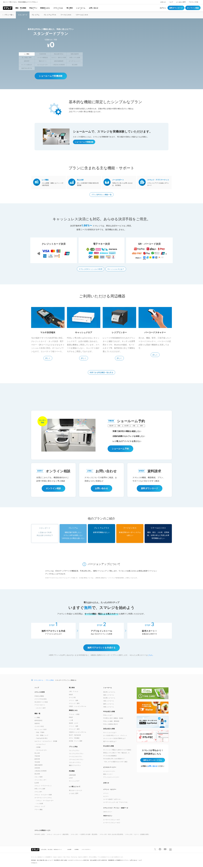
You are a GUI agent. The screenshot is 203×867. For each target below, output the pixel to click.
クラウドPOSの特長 (41, 699)
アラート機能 (39, 809)
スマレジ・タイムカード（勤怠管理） (58, 834)
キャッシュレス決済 (41, 729)
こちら (150, 655)
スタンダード (22, 15)
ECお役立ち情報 (108, 746)
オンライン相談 (193, 8)
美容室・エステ (73, 723)
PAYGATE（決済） (40, 834)
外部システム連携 (40, 788)
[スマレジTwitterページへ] (155, 849)
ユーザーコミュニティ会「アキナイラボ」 (115, 802)
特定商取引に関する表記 (60, 860)
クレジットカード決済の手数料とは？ (114, 738)
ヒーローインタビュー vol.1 (111, 819)
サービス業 (72, 697)
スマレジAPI (38, 792)
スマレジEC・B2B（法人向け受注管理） (112, 834)
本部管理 (37, 768)
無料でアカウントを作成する (101, 647)
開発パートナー (108, 774)
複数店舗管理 (39, 765)
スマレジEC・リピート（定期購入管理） (137, 834)
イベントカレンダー (41, 780)
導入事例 (72, 687)
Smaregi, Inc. (34, 862)
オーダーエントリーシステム (43, 797)
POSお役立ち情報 (109, 711)
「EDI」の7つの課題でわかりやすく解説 (115, 762)
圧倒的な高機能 (39, 696)
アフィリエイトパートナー (111, 777)
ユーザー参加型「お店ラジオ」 (112, 799)
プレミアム (35, 15)
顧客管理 (37, 759)
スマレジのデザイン (86, 849)
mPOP (71, 778)
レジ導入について (74, 786)
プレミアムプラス (50, 15)
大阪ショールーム (108, 701)
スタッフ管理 (39, 777)
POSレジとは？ (108, 715)
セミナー (106, 796)
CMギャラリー (107, 812)
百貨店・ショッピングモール (77, 706)
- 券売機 (37, 747)
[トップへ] (7, 8)
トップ (37, 687)
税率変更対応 (39, 720)
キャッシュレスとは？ (115, 269)
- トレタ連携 (39, 803)
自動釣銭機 (72, 775)
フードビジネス (66, 15)
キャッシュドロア (74, 781)
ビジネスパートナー (109, 767)
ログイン (163, 8)
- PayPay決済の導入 (41, 738)
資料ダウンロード (176, 8)
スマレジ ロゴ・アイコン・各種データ (115, 808)
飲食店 (71, 694)
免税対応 (37, 723)
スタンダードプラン (75, 762)
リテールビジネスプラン (76, 759)
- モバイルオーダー (41, 750)
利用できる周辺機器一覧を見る (101, 372)
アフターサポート (40, 705)
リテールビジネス (82, 15)
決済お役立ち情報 (109, 729)
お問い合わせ (93, 8)
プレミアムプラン (74, 750)
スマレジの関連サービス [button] (42, 830)
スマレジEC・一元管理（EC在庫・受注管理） (84, 834)
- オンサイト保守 (40, 708)
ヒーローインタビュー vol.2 (111, 822)
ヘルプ (171, 2)
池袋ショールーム (108, 695)
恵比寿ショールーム (109, 692)
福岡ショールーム (108, 704)
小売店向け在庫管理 (41, 771)
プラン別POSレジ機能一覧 (101, 195)
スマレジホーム (38, 680)
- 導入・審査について (41, 735)
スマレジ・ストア (40, 806)
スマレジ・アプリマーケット (43, 786)
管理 (37, 783)
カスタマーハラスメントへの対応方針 (78, 860)
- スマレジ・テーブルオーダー (44, 800)
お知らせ (163, 2)
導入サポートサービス (75, 790)
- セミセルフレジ (40, 744)
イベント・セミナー (109, 789)
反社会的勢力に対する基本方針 (98, 860)
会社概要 (69, 849)
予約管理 (37, 762)
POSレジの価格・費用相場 (111, 721)
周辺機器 (72, 771)
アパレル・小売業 (74, 714)
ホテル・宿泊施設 (74, 738)
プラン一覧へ (9, 15)
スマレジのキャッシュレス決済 (90, 269)
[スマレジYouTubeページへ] (165, 849)
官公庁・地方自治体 (75, 735)
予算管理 (37, 756)
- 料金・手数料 (39, 732)
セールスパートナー (109, 771)
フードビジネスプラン (75, 756)
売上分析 (37, 753)
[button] (118, 816)
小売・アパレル (73, 691)
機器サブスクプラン (75, 765)
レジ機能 (37, 717)
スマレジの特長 (40, 692)
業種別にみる (73, 710)
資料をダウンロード (152, 760)
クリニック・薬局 (74, 703)
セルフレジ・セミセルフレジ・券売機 (46, 741)
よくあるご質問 (180, 2)
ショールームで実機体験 (50, 76)
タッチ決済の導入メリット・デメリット (115, 735)
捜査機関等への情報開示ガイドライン (118, 860)
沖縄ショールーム (108, 707)
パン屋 (71, 720)
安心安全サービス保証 (41, 702)
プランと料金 (50, 680)
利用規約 (33, 860)
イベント (106, 793)
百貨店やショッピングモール (77, 732)
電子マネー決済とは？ (110, 741)
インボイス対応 (39, 726)
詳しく (47, 358)
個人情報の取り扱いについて (45, 860)
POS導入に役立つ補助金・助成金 (113, 718)
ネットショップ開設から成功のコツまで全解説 (117, 750)
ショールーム (107, 687)
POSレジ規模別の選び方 (110, 724)
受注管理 (37, 774)
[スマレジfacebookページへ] (160, 849)
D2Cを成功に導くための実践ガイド (114, 758)
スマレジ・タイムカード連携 (43, 794)
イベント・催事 (73, 700)
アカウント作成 (193, 2)
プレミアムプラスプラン (76, 753)
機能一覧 (37, 713)
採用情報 (76, 849)
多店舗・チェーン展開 (75, 741)
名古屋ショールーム (109, 698)
